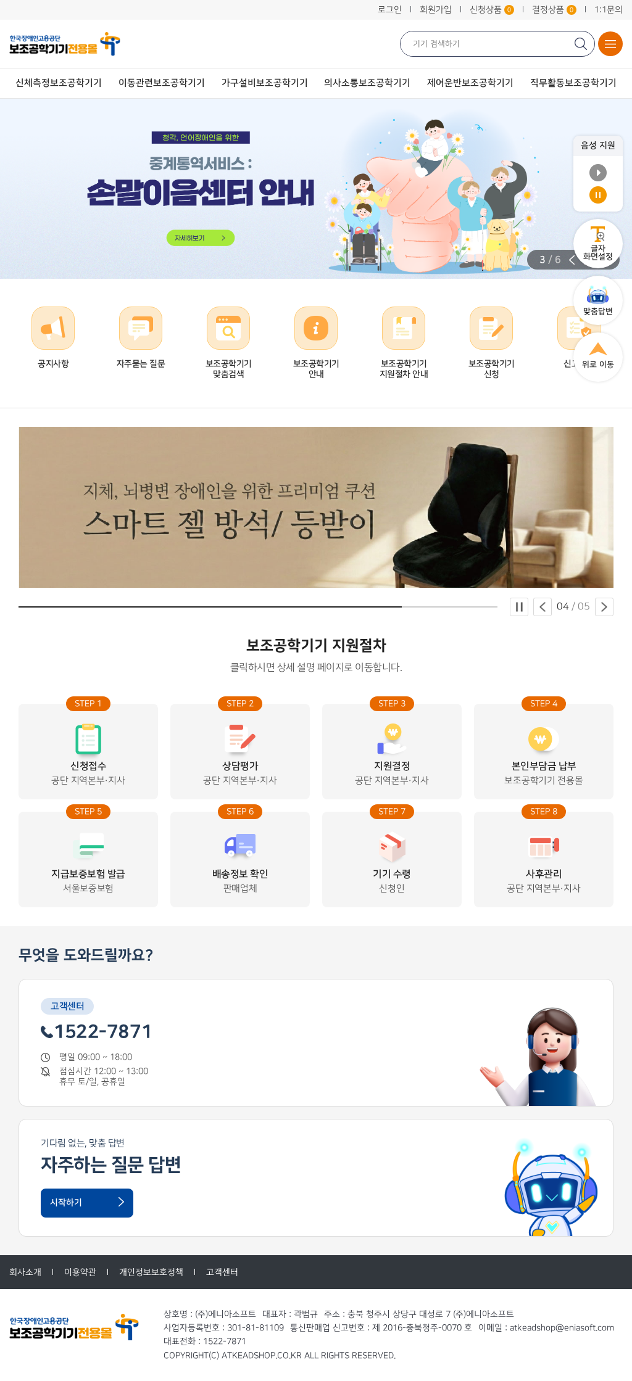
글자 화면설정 (598, 252)
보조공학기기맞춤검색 (229, 369)
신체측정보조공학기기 (58, 83)
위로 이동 (598, 364)
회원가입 (436, 9)
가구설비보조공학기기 (265, 83)
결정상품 (552, 9)
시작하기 (66, 1203)
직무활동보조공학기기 (573, 83)
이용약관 (80, 1272)
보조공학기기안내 (316, 369)
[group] (316, 189)
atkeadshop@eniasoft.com (562, 1327)
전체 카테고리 (610, 43)
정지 (598, 195)
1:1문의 (608, 9)
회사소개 (25, 1272)
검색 (582, 43)
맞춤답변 (598, 311)
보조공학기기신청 (491, 369)
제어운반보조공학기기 (470, 83)
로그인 (390, 9)
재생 (598, 172)
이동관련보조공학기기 (161, 83)
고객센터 (222, 1272)
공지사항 (53, 364)
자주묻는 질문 (141, 364)
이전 (571, 260)
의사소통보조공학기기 (367, 83)
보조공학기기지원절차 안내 (404, 369)
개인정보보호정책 (151, 1272)
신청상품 (490, 9)
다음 (604, 607)
